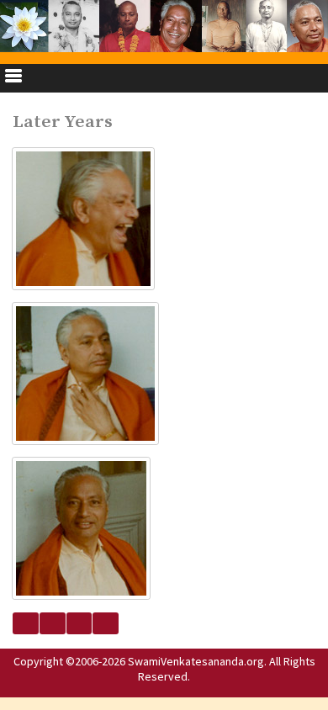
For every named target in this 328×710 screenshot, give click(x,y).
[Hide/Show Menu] (13, 78)
